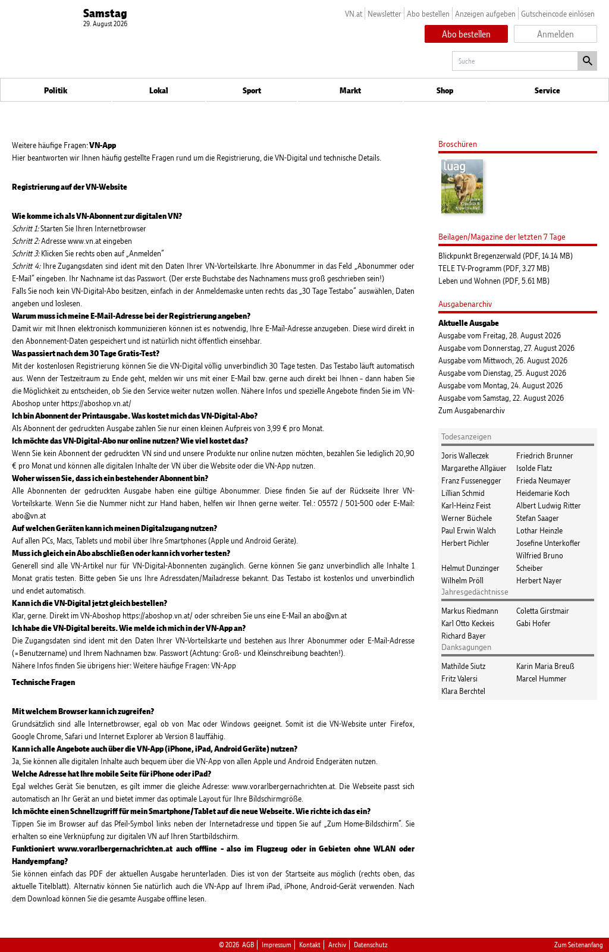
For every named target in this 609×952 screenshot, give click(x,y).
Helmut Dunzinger (470, 567)
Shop (445, 90)
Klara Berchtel (463, 690)
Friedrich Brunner (544, 455)
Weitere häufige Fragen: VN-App (185, 665)
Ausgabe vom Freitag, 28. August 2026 (499, 335)
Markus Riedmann (469, 610)
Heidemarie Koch (543, 492)
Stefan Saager (537, 517)
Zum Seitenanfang (578, 945)
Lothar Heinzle (539, 530)
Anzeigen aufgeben (485, 13)
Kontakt (310, 945)
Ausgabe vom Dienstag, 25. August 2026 (502, 372)
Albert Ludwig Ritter (548, 505)
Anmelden (555, 33)
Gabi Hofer (533, 623)
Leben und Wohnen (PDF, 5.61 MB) (494, 280)
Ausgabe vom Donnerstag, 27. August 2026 (506, 347)
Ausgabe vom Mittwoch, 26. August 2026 (502, 360)
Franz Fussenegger (471, 480)
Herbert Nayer (539, 580)
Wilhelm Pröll (462, 580)
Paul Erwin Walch (468, 530)
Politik (55, 90)
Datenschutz (371, 945)
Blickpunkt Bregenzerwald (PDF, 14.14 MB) (505, 255)
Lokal (158, 90)
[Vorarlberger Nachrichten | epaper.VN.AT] (27, 932)
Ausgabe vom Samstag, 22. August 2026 (501, 397)
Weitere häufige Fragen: (64, 144)
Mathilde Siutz (463, 665)
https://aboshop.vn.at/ (96, 403)
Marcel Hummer (541, 678)
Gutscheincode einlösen (558, 13)
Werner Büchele (466, 517)
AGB (248, 945)
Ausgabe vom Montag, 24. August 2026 (500, 385)
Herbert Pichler (465, 542)
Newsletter (384, 13)
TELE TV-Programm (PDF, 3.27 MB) (494, 268)
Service (547, 90)
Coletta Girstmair (542, 610)
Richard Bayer (463, 635)
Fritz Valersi (459, 678)
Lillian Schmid (463, 492)
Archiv (337, 945)
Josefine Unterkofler (548, 542)
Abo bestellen (428, 13)
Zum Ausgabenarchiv (471, 410)
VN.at (353, 13)
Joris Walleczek (465, 455)
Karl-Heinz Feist (466, 505)
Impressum (276, 945)
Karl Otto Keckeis (467, 623)
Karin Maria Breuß (545, 665)
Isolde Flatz (534, 467)
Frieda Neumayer (543, 480)
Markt (350, 90)
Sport (252, 90)
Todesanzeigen (466, 436)
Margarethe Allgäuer (474, 467)
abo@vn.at (29, 515)
